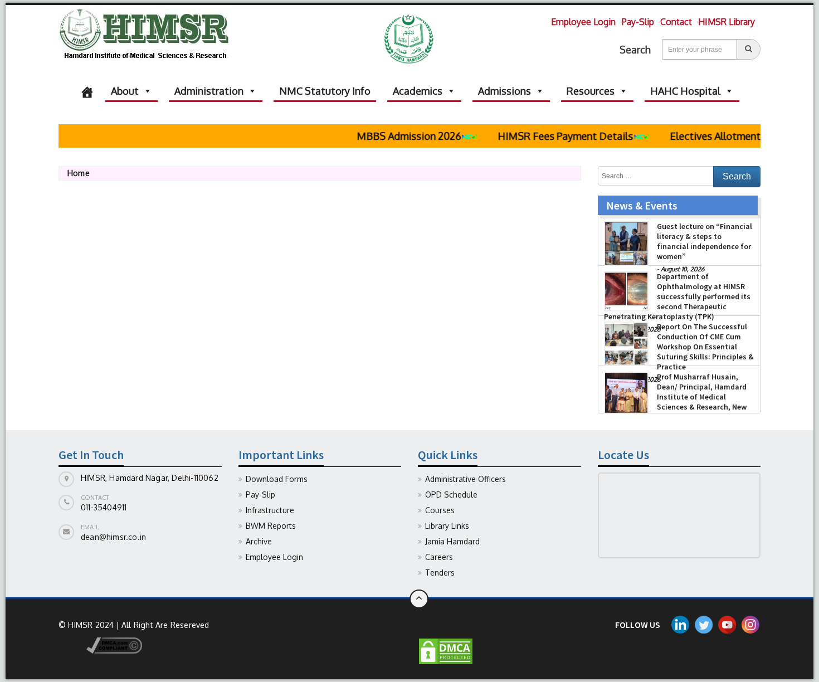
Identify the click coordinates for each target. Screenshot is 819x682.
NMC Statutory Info (324, 91)
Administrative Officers (465, 479)
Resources (591, 91)
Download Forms (277, 479)
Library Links (447, 525)
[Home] (87, 91)
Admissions (504, 91)
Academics (417, 91)
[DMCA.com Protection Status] (446, 650)
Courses (440, 510)
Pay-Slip (638, 21)
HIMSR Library (726, 21)
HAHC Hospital (685, 91)
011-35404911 (103, 507)
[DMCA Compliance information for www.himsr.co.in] (100, 644)
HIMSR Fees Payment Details (554, 136)
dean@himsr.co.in (113, 537)
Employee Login (583, 21)
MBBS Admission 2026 (397, 136)
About (125, 91)
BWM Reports (271, 525)
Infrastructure (270, 510)
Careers (439, 557)
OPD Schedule (451, 494)
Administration (208, 91)
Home (78, 173)
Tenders (440, 572)
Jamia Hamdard (452, 541)
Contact (676, 21)
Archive (259, 541)
